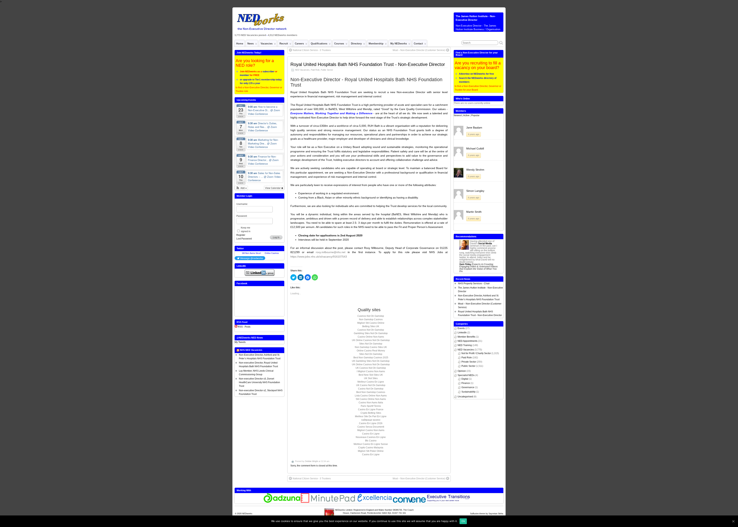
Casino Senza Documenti (370, 426)
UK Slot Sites (371, 378)
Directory (356, 43)
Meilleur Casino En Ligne (370, 381)
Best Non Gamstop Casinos (370, 392)
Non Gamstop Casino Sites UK (371, 347)
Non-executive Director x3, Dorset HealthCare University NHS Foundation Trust (259, 382)
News (250, 43)
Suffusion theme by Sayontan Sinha (486, 513)
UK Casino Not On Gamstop (370, 385)
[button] (241, 188)
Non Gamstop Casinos (371, 319)
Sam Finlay (465, 264)
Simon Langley (475, 190)
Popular (475, 115)
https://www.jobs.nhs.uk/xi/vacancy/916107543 (318, 256)
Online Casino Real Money (371, 350)
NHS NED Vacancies (251, 350)
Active (466, 115)
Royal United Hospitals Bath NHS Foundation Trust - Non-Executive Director (367, 64)
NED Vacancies (302, 70)
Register (240, 235)
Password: (241, 216)
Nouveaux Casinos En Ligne (371, 437)
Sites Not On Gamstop (370, 343)
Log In (276, 237)
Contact (418, 43)
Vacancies (267, 43)
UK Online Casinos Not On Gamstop (371, 340)
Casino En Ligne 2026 (370, 423)
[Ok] (733, 521)
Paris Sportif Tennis (371, 406)
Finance (465, 383)
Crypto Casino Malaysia (370, 447)
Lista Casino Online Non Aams (371, 395)
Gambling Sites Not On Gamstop (371, 333)
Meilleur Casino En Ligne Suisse (371, 444)
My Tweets (240, 342)
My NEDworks (398, 43)
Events (461, 328)
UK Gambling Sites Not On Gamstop (371, 361)
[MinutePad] (328, 502)
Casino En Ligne (371, 433)
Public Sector (327, 70)
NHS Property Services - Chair (474, 283)
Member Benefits (466, 336)
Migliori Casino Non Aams (370, 430)
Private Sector (468, 361)
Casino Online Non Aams (371, 336)
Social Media (485, 243)
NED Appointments (467, 341)
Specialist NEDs (466, 375)
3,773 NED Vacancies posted (250, 35)
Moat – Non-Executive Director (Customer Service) (419, 50)
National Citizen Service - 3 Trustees (312, 50)
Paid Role (315, 70)
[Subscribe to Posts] (236, 326)
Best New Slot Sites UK (371, 375)
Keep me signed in (245, 229)
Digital (464, 379)
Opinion (462, 371)
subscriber (268, 71)
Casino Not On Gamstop (370, 388)
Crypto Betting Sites (371, 413)
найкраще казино (370, 420)
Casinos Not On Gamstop (370, 316)
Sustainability (468, 391)
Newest (458, 115)
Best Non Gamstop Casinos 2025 (370, 357)
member (244, 75)
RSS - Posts (244, 326)
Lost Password (244, 238)
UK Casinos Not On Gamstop (371, 368)
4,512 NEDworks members (282, 35)
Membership (376, 43)
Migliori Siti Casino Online (370, 323)
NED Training (465, 345)
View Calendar (273, 187)
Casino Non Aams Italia (371, 402)
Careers (299, 43)
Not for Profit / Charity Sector (476, 353)
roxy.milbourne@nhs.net (330, 252)
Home (239, 43)
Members (461, 111)
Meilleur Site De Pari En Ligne (370, 416)
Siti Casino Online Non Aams (371, 399)
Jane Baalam (474, 127)
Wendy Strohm (475, 169)
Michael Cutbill (475, 148)
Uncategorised (465, 396)
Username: (242, 204)
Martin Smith (474, 211)
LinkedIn (462, 332)
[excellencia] (374, 502)
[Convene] (409, 502)
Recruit (283, 43)
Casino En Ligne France (370, 409)
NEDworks (247, 513)
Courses (339, 43)
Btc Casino (370, 440)
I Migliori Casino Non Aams (371, 371)
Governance (467, 387)
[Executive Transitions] (450, 502)
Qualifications (319, 43)
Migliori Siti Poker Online (371, 451)
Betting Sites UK (370, 326)
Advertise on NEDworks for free (476, 74)
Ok (463, 521)
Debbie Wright (311, 461)
